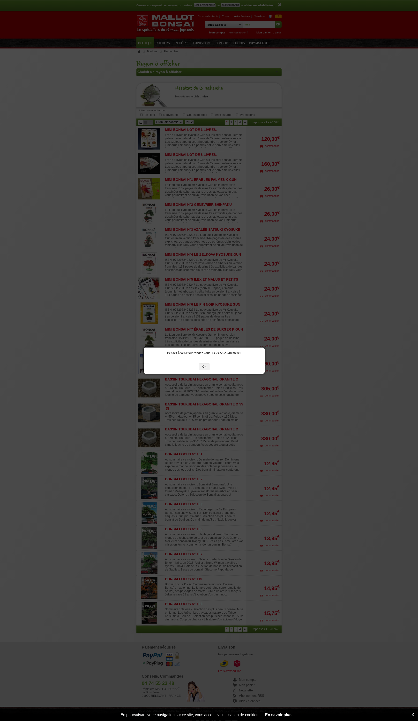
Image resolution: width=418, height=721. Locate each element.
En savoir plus (278, 715)
